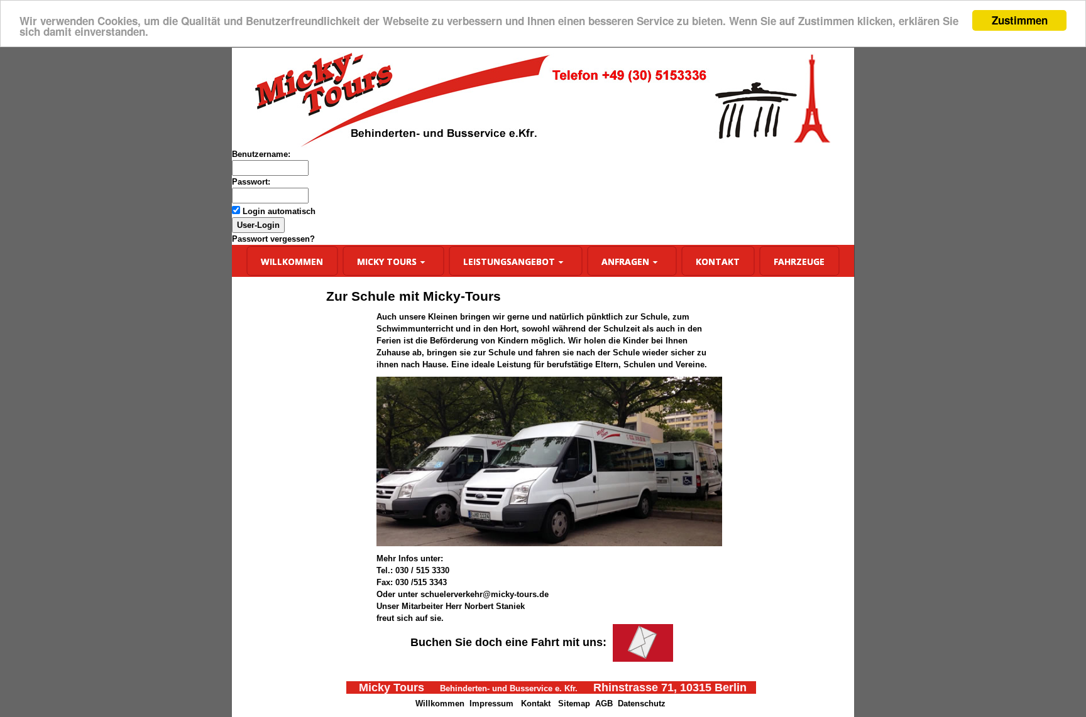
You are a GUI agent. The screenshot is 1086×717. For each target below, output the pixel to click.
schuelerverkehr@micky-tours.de (484, 594)
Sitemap (574, 703)
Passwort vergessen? (273, 239)
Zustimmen (1020, 20)
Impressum (491, 703)
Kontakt (536, 703)
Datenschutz (642, 703)
